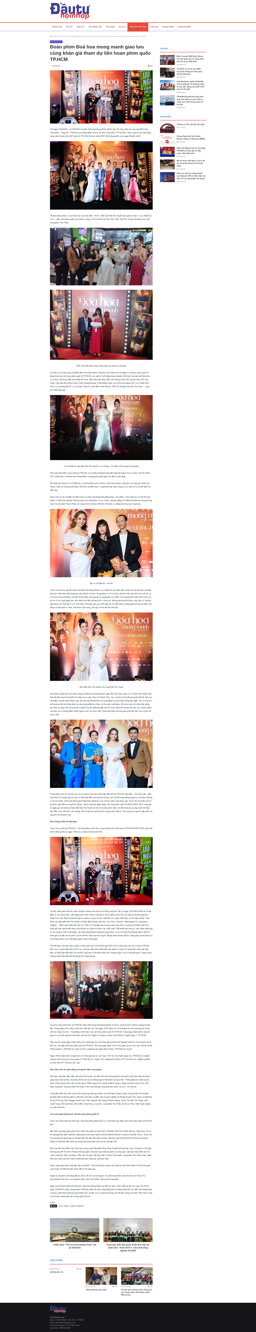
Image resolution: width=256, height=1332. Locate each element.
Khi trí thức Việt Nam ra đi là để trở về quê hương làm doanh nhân (191, 163)
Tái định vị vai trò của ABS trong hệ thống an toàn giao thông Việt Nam (189, 71)
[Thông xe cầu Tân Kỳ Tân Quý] (167, 128)
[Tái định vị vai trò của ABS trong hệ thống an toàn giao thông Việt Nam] (167, 73)
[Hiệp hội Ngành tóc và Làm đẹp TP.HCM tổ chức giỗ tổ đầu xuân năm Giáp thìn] (167, 152)
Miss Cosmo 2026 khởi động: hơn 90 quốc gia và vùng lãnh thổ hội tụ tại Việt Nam (190, 58)
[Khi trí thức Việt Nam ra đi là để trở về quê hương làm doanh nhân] (167, 164)
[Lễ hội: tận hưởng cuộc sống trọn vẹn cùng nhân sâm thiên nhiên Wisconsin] (137, 1276)
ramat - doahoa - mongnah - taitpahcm (71, 1206)
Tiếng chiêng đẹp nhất (96, 1290)
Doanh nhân (168, 27)
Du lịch (122, 27)
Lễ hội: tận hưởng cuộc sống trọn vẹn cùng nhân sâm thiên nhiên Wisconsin (136, 1292)
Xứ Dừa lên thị (56, 1272)
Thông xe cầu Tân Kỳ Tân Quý (190, 124)
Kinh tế (80, 27)
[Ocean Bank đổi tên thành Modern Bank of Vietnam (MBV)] (167, 140)
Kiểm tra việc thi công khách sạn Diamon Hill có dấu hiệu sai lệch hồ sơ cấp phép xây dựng (191, 176)
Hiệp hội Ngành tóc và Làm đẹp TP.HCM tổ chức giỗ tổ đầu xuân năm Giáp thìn (191, 150)
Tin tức (69, 27)
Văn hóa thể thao (137, 27)
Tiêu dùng (110, 27)
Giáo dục (154, 27)
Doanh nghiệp (184, 27)
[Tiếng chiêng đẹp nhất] (101, 1276)
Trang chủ (57, 27)
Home (54, 36)
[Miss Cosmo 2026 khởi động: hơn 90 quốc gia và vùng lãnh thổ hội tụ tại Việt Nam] (167, 60)
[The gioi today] (70, 11)
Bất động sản (95, 27)
